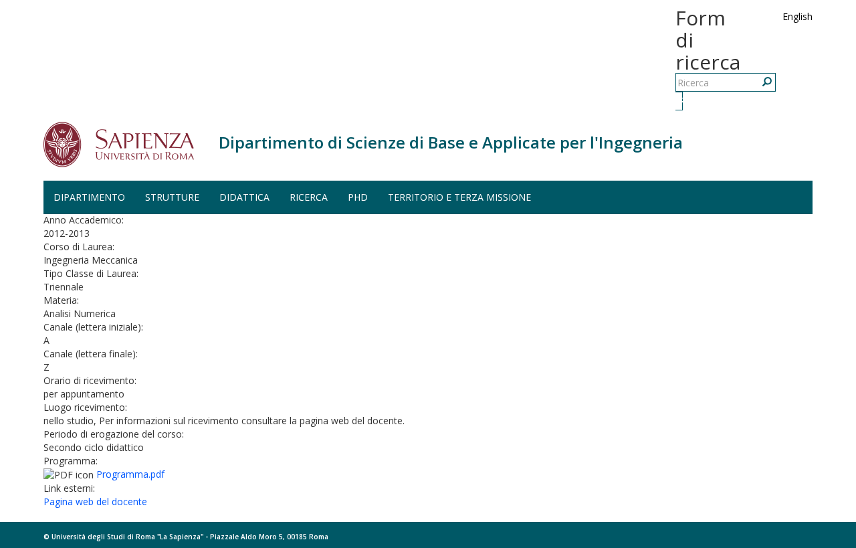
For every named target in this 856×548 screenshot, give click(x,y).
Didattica (244, 197)
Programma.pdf (130, 474)
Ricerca (681, 100)
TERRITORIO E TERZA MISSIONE (459, 197)
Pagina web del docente (95, 501)
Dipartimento (89, 197)
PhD (358, 197)
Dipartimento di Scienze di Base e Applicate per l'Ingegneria (451, 142)
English (797, 16)
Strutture (172, 197)
